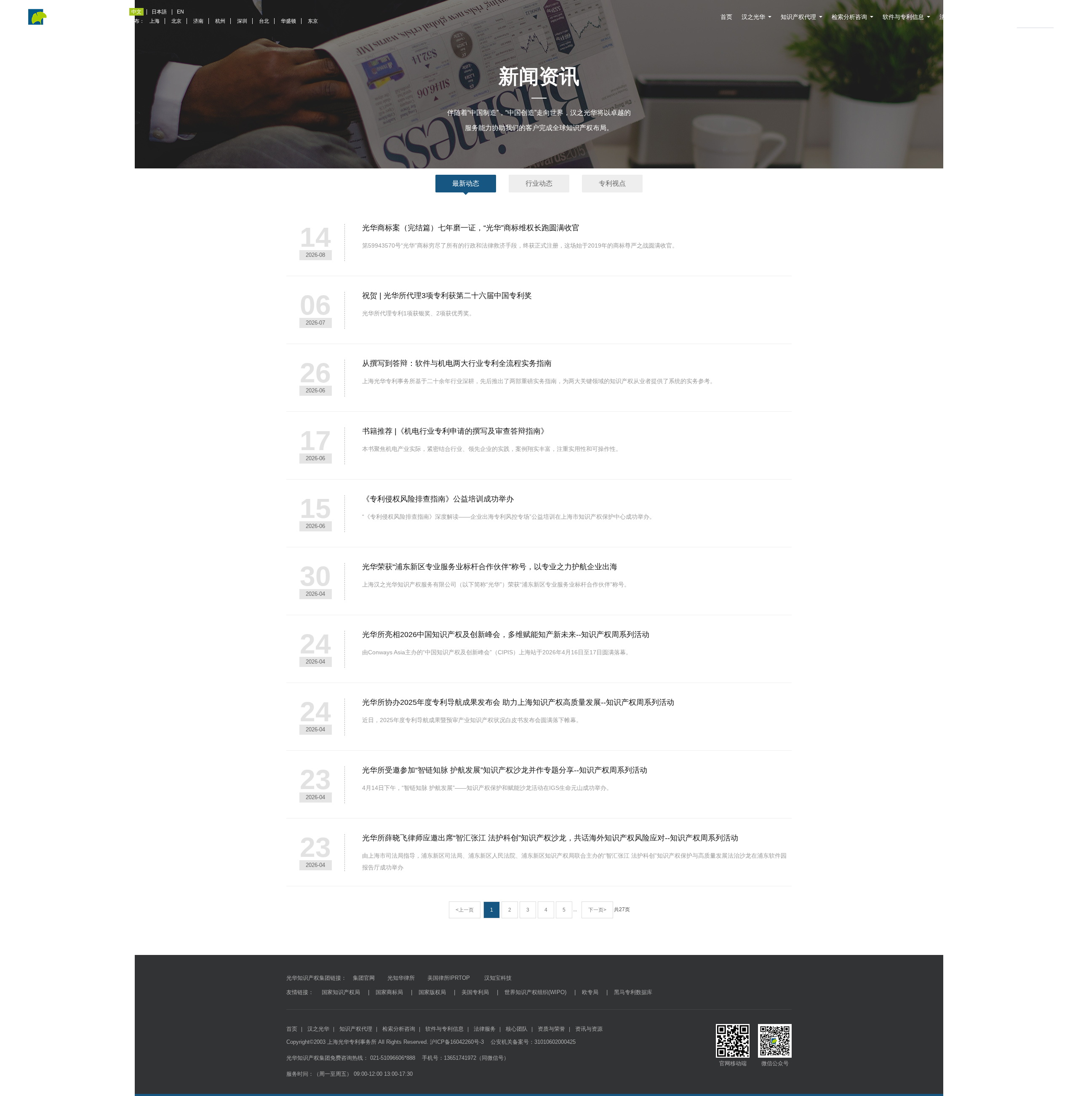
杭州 (220, 21)
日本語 (159, 12)
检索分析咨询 (849, 16)
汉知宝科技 (497, 978)
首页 (726, 16)
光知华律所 (401, 978)
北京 (176, 21)
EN (180, 12)
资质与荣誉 (993, 16)
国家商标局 (389, 992)
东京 (313, 21)
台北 (264, 21)
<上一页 (465, 910)
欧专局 (590, 992)
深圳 (242, 21)
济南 (198, 21)
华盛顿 (288, 21)
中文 (136, 12)
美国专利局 (475, 992)
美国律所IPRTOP (448, 978)
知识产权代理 (798, 16)
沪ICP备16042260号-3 (457, 1042)
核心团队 (517, 1029)
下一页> (597, 910)
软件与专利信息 (903, 16)
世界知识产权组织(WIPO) (535, 992)
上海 (154, 21)
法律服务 (951, 16)
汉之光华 (753, 16)
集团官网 (364, 978)
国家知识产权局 (341, 992)
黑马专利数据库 (633, 992)
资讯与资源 (1032, 16)
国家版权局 (432, 992)
